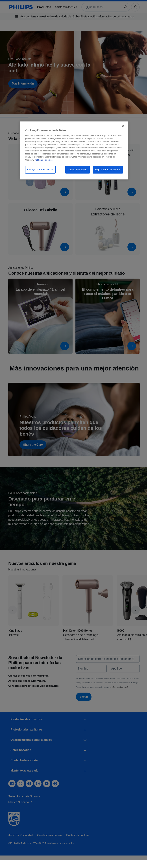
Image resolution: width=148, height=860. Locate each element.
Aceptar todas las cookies (106, 169)
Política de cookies (66, 160)
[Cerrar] (122, 126)
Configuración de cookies (39, 169)
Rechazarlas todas (76, 169)
